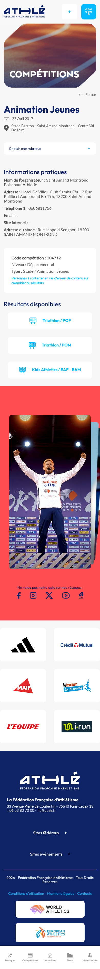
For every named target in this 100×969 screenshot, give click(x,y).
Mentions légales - (62, 893)
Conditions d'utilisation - (27, 893)
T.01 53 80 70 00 (20, 810)
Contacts (84, 893)
